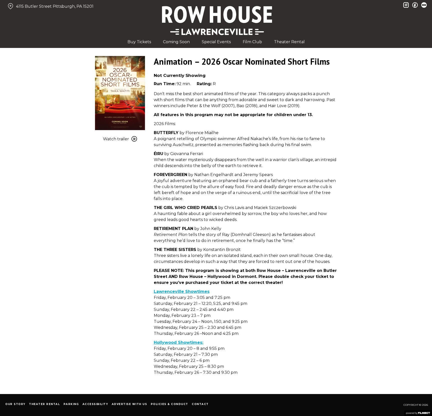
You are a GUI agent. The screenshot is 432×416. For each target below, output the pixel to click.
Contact (200, 404)
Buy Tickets (139, 41)
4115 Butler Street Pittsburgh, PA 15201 (55, 6)
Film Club (252, 41)
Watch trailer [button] (116, 139)
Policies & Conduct (169, 404)
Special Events (216, 41)
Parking (71, 404)
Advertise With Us (129, 404)
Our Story (15, 404)
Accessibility (95, 404)
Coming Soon (176, 41)
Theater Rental (289, 41)
